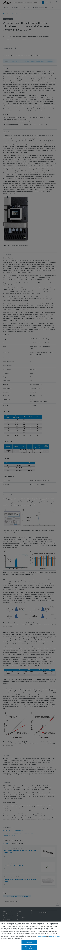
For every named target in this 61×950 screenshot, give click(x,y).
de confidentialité (42, 936)
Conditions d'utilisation (54, 936)
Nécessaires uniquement (29, 947)
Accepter (29, 942)
